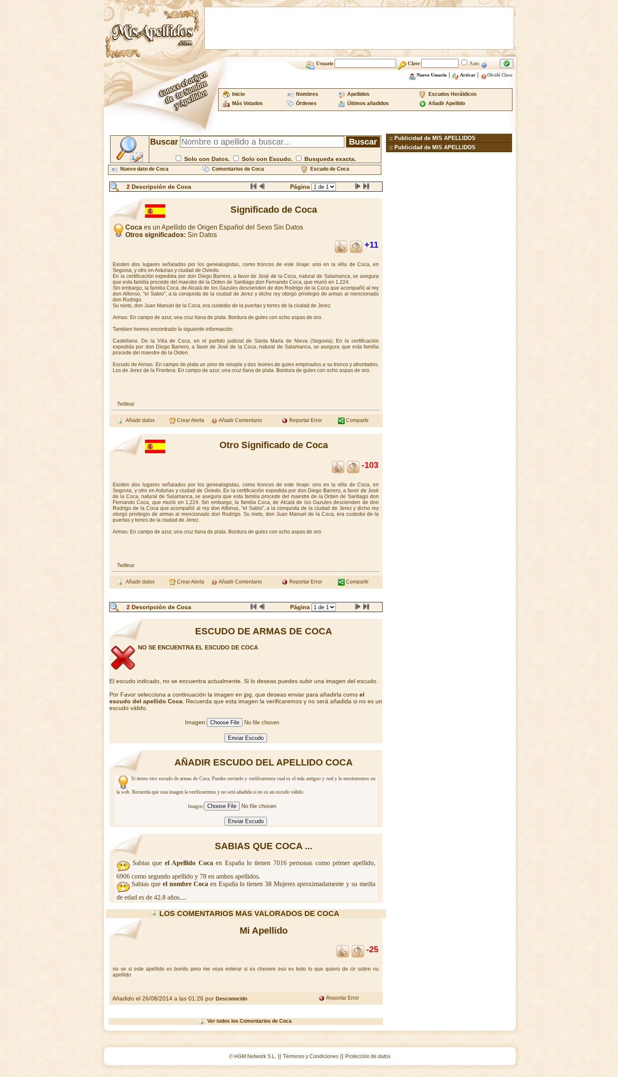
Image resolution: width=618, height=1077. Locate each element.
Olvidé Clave (499, 74)
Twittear (126, 404)
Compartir (357, 420)
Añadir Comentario (240, 420)
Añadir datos (139, 420)
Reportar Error (305, 420)
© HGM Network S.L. (252, 1056)
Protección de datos (368, 1056)
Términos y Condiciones (310, 1056)
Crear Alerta (190, 420)
